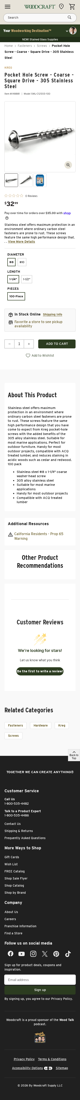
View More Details (21, 241)
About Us (11, 912)
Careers (10, 919)
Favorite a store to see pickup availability (38, 324)
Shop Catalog (14, 885)
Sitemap (62, 1068)
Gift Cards (11, 857)
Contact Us (12, 824)
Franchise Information (20, 926)
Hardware (41, 725)
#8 (11, 262)
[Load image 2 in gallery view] (25, 180)
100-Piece (16, 296)
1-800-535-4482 (16, 803)
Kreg (61, 725)
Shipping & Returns (18, 831)
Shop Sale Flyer (16, 878)
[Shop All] (7, 7)
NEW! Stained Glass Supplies (40, 39)
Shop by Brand (15, 892)
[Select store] (62, 6)
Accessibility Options (27, 1068)
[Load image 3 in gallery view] (40, 180)
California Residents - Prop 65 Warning (38, 536)
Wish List (11, 864)
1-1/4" (13, 279)
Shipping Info (52, 314)
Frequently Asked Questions (25, 838)
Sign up (40, 990)
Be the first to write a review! (40, 671)
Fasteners (25, 46)
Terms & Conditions (52, 1059)
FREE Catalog (14, 871)
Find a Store (13, 933)
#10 (22, 262)
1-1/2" (26, 279)
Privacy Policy (61, 999)
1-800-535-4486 (16, 815)
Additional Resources (28, 523)
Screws (42, 46)
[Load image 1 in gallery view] (11, 180)
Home (8, 46)
